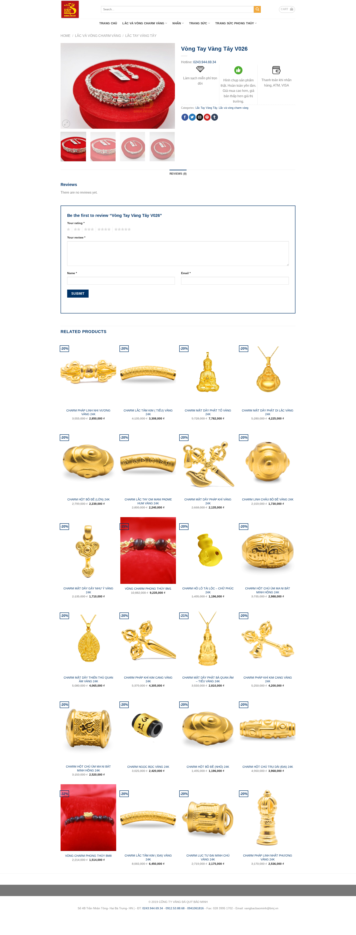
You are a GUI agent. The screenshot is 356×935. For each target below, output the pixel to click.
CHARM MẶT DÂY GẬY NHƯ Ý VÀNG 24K (88, 590)
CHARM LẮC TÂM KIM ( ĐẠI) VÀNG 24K (148, 857)
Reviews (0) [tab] (178, 173)
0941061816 (195, 908)
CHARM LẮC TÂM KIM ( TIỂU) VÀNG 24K (148, 412)
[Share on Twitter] (192, 117)
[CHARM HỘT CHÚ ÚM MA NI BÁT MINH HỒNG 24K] (267, 550)
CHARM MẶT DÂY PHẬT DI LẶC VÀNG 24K (267, 412)
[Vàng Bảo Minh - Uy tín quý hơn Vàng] (78, 9)
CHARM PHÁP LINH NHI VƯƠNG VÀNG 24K (88, 412)
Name (72, 273)
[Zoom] (66, 124)
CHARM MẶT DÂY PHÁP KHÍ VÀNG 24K (207, 501)
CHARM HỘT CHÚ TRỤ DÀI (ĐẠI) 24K (267, 766)
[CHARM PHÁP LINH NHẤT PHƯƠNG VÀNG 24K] (267, 817)
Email (186, 273)
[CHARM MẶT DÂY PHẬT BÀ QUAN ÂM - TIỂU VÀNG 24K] (208, 639)
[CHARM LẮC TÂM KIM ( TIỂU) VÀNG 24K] (148, 372)
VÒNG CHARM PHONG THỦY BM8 (88, 855)
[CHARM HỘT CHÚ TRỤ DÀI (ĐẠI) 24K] (267, 728)
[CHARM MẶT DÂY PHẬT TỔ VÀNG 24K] (208, 372)
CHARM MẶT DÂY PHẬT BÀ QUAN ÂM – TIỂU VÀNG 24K (208, 679)
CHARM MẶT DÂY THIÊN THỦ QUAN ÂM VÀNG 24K (88, 679)
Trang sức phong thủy (234, 23)
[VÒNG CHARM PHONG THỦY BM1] (148, 550)
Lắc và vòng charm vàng (143, 23)
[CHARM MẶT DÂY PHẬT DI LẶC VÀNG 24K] (267, 372)
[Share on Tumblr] (214, 117)
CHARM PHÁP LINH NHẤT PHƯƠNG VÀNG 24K (267, 857)
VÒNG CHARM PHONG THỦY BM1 (148, 588)
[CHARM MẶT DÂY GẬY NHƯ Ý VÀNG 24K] (88, 550)
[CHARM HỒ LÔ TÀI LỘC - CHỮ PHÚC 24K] (208, 550)
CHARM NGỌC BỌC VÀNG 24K (148, 766)
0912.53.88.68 (175, 908)
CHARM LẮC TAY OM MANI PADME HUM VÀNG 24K (148, 501)
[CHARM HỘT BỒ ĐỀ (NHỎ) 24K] (208, 728)
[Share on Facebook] (185, 117)
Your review (76, 237)
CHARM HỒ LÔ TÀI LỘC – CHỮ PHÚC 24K (208, 590)
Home (65, 35)
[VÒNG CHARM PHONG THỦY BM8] (88, 817)
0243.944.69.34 (204, 62)
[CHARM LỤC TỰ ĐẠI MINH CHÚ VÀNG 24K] (208, 817)
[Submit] (257, 9)
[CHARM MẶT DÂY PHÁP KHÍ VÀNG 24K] (208, 461)
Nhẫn (176, 23)
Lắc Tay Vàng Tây (141, 35)
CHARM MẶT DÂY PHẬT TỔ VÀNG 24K (208, 412)
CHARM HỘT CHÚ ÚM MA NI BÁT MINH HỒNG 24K (267, 590)
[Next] (167, 86)
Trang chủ (108, 23)
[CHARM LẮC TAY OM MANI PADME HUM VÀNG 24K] (148, 461)
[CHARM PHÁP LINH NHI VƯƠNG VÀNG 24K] (88, 372)
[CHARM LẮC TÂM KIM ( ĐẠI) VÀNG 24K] (148, 817)
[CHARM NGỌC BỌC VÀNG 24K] (148, 728)
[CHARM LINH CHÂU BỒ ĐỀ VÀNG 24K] (267, 461)
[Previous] (68, 86)
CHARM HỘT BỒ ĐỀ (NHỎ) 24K (208, 766)
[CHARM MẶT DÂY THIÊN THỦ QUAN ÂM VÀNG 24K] (88, 639)
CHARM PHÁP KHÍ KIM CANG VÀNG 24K (148, 679)
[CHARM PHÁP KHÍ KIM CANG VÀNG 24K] (148, 639)
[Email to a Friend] (199, 117)
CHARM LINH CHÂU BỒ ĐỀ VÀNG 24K (267, 499)
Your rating (75, 223)
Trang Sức (198, 23)
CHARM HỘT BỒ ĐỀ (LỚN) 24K (88, 499)
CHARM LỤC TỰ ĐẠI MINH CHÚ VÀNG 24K (208, 857)
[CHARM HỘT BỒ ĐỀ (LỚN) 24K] (88, 461)
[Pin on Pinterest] (207, 117)
